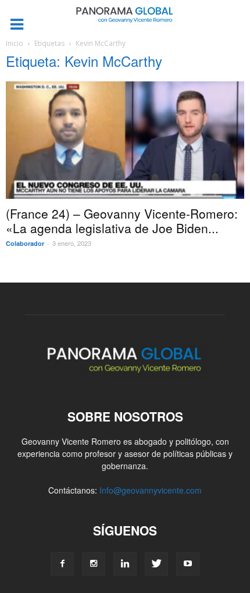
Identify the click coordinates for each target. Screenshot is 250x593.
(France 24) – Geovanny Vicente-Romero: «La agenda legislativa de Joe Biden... (122, 221)
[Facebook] (62, 564)
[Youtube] (187, 564)
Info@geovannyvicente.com (150, 490)
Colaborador (25, 243)
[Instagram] (93, 564)
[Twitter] (156, 564)
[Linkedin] (125, 564)
